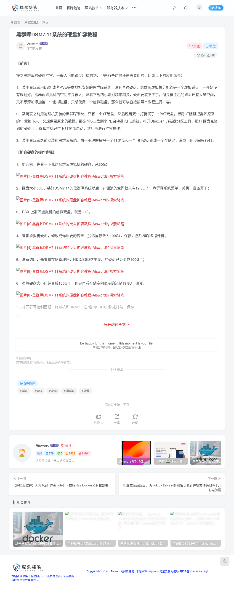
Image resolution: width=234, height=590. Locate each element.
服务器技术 (115, 7)
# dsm (53, 391)
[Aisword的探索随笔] (27, 567)
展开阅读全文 (115, 324)
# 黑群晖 (69, 391)
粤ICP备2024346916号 (193, 571)
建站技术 (92, 7)
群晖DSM (31, 22)
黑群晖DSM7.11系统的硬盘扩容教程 (56, 34)
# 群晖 (24, 391)
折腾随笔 (73, 7)
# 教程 (86, 391)
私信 (212, 46)
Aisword (33, 43)
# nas (38, 391)
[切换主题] (224, 561)
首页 (58, 7)
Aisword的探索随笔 (122, 571)
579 (51, 453)
